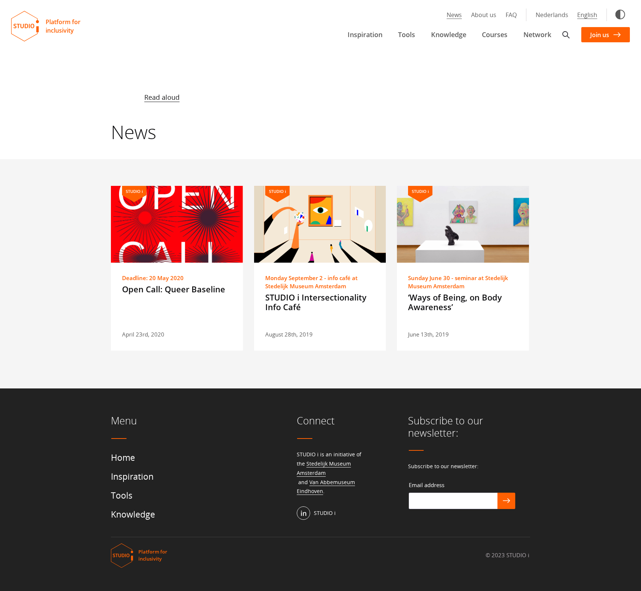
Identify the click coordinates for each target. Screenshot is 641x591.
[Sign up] (506, 501)
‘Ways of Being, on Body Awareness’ (455, 302)
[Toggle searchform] (566, 35)
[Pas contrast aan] (620, 14)
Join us (599, 35)
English (587, 15)
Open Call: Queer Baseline (173, 289)
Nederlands (552, 15)
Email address (426, 485)
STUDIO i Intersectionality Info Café (315, 302)
